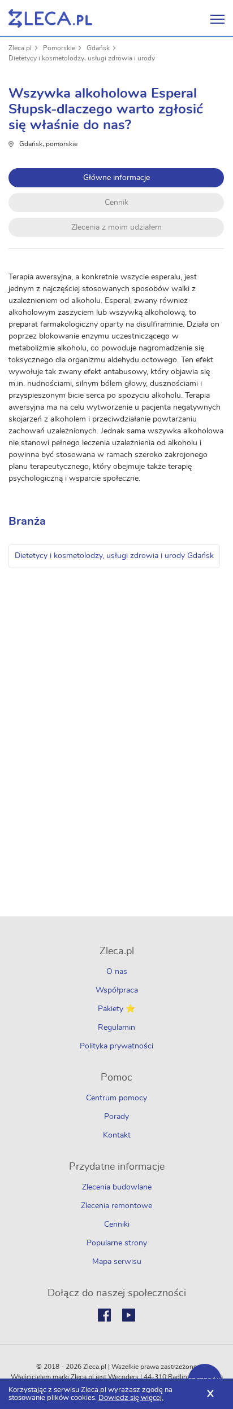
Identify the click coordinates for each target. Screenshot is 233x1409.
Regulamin (116, 1027)
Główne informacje (116, 178)
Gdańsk (98, 48)
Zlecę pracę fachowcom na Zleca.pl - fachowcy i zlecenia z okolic (50, 18)
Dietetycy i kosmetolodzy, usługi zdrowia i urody (81, 58)
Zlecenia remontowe (116, 1206)
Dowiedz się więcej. (130, 1398)
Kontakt (117, 1135)
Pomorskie (59, 48)
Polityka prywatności (116, 1046)
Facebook (104, 1315)
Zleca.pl (20, 48)
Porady (116, 1117)
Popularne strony (117, 1243)
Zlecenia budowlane (117, 1187)
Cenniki (117, 1224)
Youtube (128, 1315)
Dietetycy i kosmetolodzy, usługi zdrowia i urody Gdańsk (114, 556)
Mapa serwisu (116, 1262)
